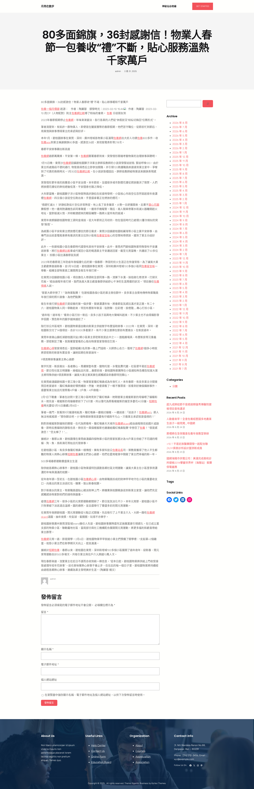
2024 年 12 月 (180, 207)
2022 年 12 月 (180, 309)
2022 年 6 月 (179, 334)
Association (142, 762)
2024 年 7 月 (179, 228)
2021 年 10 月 (180, 356)
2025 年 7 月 (179, 178)
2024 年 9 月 (180, 220)
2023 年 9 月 (179, 271)
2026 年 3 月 (179, 144)
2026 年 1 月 (179, 152)
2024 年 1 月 (179, 254)
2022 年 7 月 (179, 330)
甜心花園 (154, 204)
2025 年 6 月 (179, 182)
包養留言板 (103, 235)
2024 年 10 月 (180, 216)
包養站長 (117, 450)
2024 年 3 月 (180, 245)
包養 (109, 113)
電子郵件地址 (50, 664)
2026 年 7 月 (179, 127)
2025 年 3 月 (179, 195)
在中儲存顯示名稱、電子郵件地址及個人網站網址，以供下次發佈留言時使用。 (95, 695)
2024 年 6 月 (180, 233)
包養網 (69, 120)
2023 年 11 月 (180, 262)
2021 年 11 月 (180, 351)
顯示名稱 (47, 649)
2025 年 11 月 (180, 161)
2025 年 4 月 (180, 190)
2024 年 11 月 (180, 212)
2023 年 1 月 (179, 305)
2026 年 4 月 (180, 140)
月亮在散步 (47, 6)
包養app (46, 142)
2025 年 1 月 (179, 203)
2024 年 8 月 (180, 224)
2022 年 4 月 (180, 343)
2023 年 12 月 (180, 258)
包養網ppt (145, 412)
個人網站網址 (49, 679)
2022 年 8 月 (180, 326)
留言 (44, 612)
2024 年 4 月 (180, 241)
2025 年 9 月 (179, 169)
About (139, 745)
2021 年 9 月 (179, 360)
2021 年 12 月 (180, 347)
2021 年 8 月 (179, 364)
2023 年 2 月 (179, 301)
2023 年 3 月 (179, 296)
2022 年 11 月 (180, 313)
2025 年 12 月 (180, 156)
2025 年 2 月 (179, 199)
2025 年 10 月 (180, 165)
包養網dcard (122, 423)
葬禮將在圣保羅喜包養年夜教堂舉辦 (188, 433)
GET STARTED (202, 6)
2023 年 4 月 (180, 292)
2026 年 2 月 (179, 148)
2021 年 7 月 (179, 368)
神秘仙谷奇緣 (169, 6)
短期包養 (72, 454)
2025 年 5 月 (179, 186)
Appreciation (143, 756)
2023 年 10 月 (180, 267)
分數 (175, 386)
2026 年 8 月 (180, 122)
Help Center (98, 745)
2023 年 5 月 (179, 288)
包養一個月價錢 (50, 109)
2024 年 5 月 (180, 237)
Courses (140, 751)
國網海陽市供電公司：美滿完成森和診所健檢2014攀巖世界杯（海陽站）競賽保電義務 (189, 463)
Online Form (98, 756)
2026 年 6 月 (179, 131)
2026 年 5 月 (179, 135)
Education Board (101, 762)
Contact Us (98, 751)
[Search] (208, 103)
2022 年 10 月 (180, 317)
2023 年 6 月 (179, 284)
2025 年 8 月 (180, 173)
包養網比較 (78, 113)
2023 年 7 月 (179, 279)
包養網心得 (47, 348)
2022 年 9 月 (179, 322)
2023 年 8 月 (180, 275)
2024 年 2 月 (180, 250)
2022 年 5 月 (179, 339)
